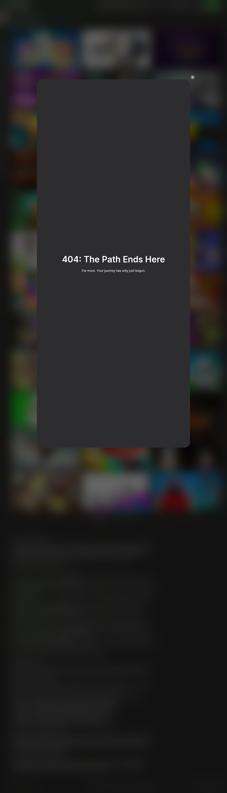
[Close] (192, 77)
